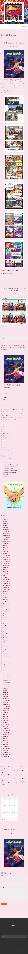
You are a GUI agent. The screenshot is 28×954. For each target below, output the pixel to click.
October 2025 (6, 539)
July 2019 (5, 690)
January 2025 (6, 557)
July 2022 (5, 618)
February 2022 (6, 628)
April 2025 (5, 551)
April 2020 (5, 672)
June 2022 (5, 620)
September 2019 (7, 686)
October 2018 (6, 708)
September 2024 (7, 565)
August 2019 (6, 688)
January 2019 (6, 702)
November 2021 (6, 634)
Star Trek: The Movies (8, 468)
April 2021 (5, 648)
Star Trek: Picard (7, 456)
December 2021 (6, 632)
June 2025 (5, 547)
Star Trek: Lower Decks (8, 454)
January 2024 (6, 581)
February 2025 (6, 555)
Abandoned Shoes (7, 430)
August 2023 (6, 591)
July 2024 (5, 569)
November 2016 (6, 754)
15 (17, 809)
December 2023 (6, 583)
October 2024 (6, 563)
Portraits (5, 446)
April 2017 (5, 744)
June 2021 (5, 644)
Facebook (4, 399)
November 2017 (6, 730)
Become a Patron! (14, 929)
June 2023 (5, 595)
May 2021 (5, 646)
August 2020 (6, 664)
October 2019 (6, 684)
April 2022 (5, 624)
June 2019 (5, 692)
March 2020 (6, 674)
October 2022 (6, 612)
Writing (5, 476)
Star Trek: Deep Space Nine (9, 448)
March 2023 (6, 601)
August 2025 (6, 543)
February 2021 (6, 652)
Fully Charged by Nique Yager (14, 43)
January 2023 (6, 605)
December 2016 (6, 752)
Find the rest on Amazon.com (7, 273)
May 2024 (5, 573)
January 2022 (6, 630)
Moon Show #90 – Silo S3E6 (9, 419)
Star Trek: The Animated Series (10, 466)
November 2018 (6, 706)
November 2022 (6, 610)
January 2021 (6, 654)
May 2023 (5, 597)
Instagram (4, 397)
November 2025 (6, 537)
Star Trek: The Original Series (10, 472)
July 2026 (5, 521)
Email (2, 881)
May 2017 (5, 742)
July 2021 (5, 642)
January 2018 (6, 726)
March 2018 (6, 722)
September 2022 (7, 614)
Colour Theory (6, 434)
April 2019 (5, 696)
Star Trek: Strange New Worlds (10, 464)
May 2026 (5, 525)
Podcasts (5, 444)
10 (4, 809)
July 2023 (5, 593)
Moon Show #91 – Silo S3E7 (9, 412)
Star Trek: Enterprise (8, 452)
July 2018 (5, 714)
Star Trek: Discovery (7, 450)
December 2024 (6, 559)
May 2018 (5, 718)
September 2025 (7, 541)
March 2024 (6, 577)
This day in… (6, 474)
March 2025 (6, 553)
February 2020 (6, 676)
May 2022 (5, 622)
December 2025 (6, 535)
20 (12, 812)
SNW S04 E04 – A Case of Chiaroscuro (12, 417)
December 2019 (6, 680)
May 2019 (5, 694)
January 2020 (6, 678)
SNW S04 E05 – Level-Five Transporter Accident (14, 409)
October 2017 (6, 732)
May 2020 (5, 670)
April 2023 (5, 599)
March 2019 (6, 698)
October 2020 (6, 660)
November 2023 (6, 585)
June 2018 (5, 716)
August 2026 (6, 519)
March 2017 (6, 746)
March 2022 (6, 626)
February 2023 (6, 603)
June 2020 (5, 668)
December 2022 (6, 607)
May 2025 (5, 549)
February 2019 (6, 700)
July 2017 (5, 738)
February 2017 (6, 748)
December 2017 (6, 728)
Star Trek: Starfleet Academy (9, 462)
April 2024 (5, 575)
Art (4, 432)
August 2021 (6, 640)
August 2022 (6, 616)
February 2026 (6, 531)
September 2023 (7, 589)
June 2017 (5, 740)
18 (7, 812)
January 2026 (6, 533)
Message (3, 887)
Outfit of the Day (7, 440)
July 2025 (5, 545)
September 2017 (7, 734)
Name (2, 875)
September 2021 (7, 638)
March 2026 (6, 529)
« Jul (2, 823)
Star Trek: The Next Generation (10, 470)
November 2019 (6, 682)
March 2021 (6, 650)
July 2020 (5, 666)
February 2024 (6, 579)
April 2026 (5, 527)
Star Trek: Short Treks (8, 460)
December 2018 (6, 704)
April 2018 (5, 720)
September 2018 (7, 710)
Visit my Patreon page (7, 833)
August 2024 (6, 567)
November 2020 (6, 658)
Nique (4, 767)
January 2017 (6, 750)
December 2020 (6, 656)
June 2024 (5, 571)
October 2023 (6, 587)
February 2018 (6, 724)
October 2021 (6, 636)
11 (7, 809)
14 (14, 809)
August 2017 (6, 736)
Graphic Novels (6, 438)
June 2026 (5, 523)
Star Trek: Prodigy (7, 458)
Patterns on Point (7, 442)
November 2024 (6, 561)
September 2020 (7, 662)
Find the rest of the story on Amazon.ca (10, 270)
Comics (4, 436)
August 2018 (6, 712)
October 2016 (6, 756)
